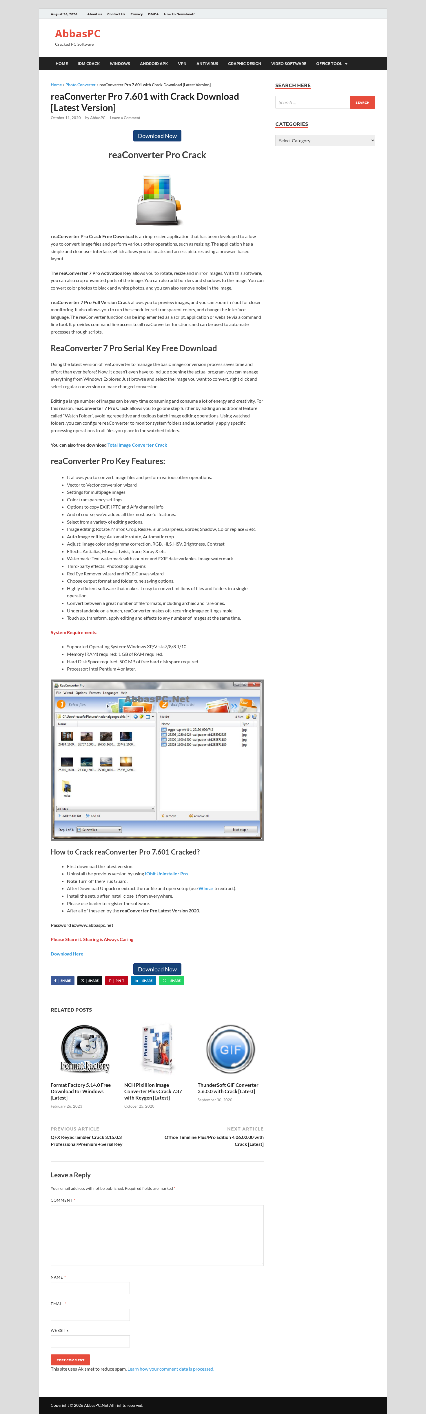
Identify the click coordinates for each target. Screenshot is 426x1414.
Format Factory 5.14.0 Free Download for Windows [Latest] (81, 1091)
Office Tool (329, 63)
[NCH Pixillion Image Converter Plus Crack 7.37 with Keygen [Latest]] (157, 1050)
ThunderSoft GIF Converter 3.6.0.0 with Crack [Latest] (228, 1088)
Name (58, 1277)
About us (94, 14)
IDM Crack (89, 63)
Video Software (288, 63)
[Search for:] (325, 102)
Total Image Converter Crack (137, 445)
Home (62, 63)
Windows (120, 63)
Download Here (67, 953)
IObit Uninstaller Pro (166, 873)
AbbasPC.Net (96, 1405)
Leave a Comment (125, 117)
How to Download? (179, 14)
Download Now (157, 135)
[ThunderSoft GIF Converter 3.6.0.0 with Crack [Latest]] (231, 1050)
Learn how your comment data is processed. (171, 1368)
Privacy (136, 14)
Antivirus (207, 63)
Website (60, 1330)
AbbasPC (78, 33)
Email (59, 1303)
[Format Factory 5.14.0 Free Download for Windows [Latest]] (84, 1050)
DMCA (153, 14)
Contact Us (116, 14)
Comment (63, 1200)
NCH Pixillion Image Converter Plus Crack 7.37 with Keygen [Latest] (153, 1091)
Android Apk (154, 63)
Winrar (206, 888)
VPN (182, 63)
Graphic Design (244, 63)
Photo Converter (80, 84)
